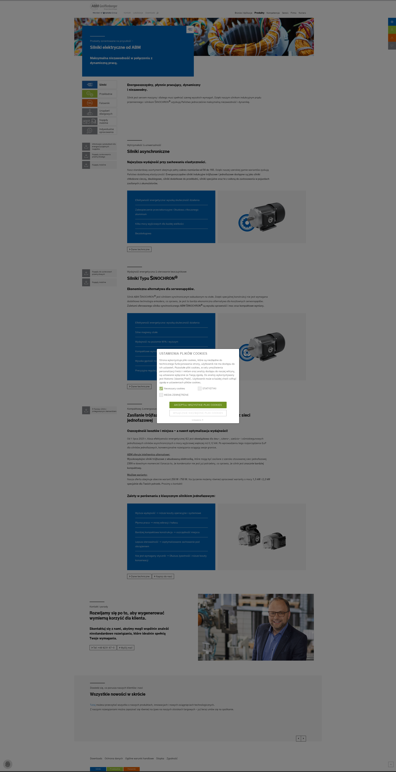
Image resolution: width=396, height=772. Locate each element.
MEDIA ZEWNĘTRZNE (176, 395)
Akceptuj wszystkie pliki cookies (198, 405)
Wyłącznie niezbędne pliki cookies (198, 413)
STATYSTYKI (209, 388)
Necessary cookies (174, 388)
